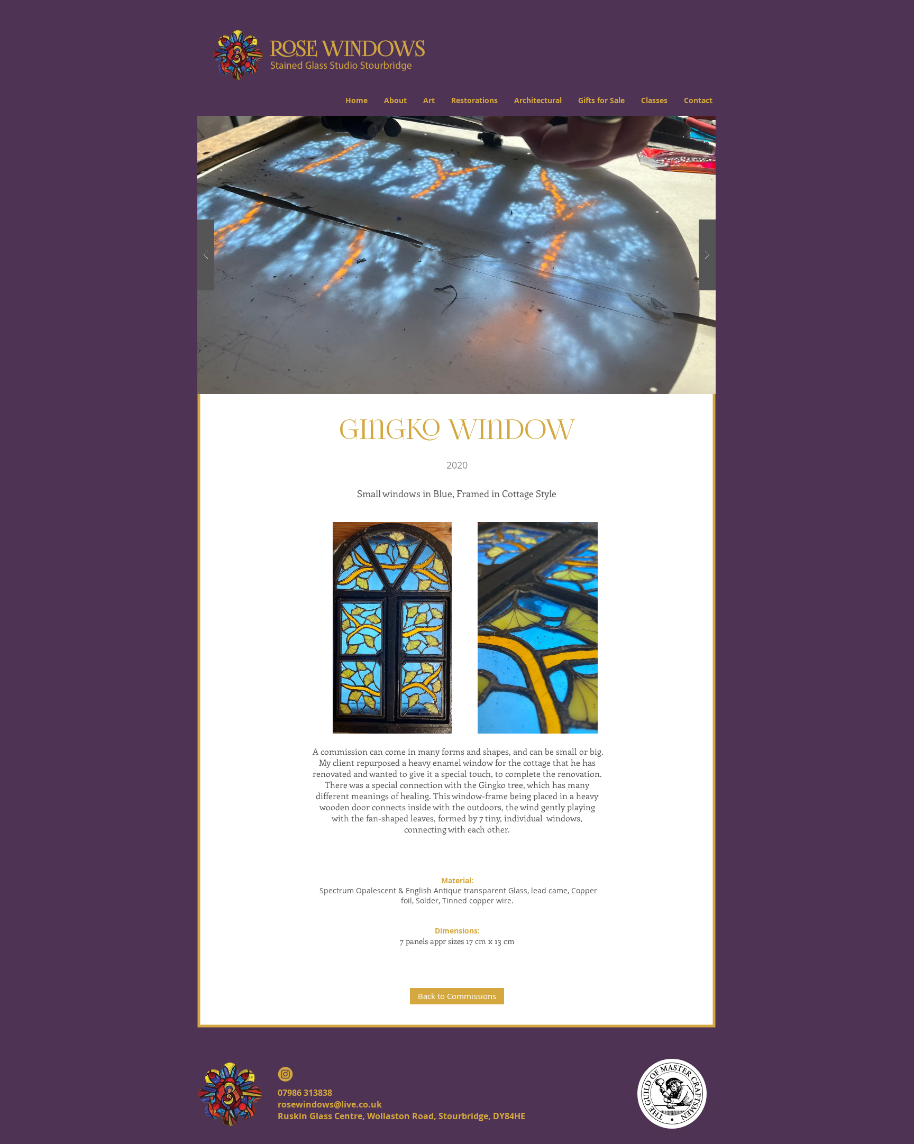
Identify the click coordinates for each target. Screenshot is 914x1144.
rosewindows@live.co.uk (330, 1104)
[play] (691, 125)
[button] (395, 100)
